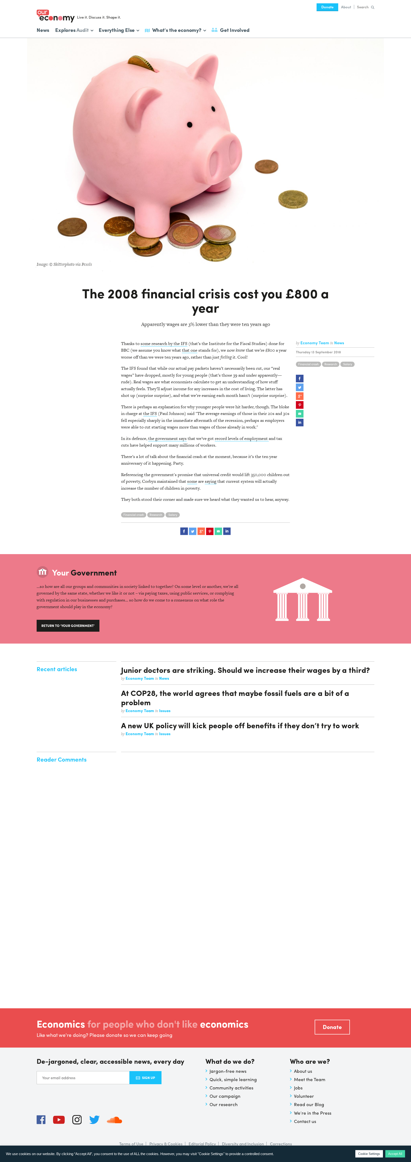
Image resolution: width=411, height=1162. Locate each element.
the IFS (150, 413)
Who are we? (310, 1061)
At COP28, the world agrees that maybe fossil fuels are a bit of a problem (235, 697)
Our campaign (225, 1096)
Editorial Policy (202, 1144)
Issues (165, 710)
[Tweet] (299, 387)
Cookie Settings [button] (369, 1154)
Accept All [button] (395, 1154)
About (346, 7)
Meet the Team (309, 1079)
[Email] (299, 414)
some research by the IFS (164, 343)
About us (303, 1071)
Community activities (231, 1087)
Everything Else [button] (117, 29)
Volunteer (304, 1096)
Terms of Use (131, 1144)
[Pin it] (299, 405)
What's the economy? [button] (176, 29)
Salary (347, 364)
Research (330, 364)
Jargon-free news (228, 1071)
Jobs (298, 1087)
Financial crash (308, 364)
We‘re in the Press (312, 1112)
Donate (327, 7)
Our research (224, 1104)
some (192, 481)
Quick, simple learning (233, 1079)
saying (210, 481)
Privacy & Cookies (166, 1144)
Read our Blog (309, 1104)
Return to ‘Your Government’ (68, 625)
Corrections (281, 1144)
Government (84, 572)
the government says (167, 438)
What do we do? (230, 1061)
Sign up (148, 1077)
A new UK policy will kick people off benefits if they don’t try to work (240, 725)
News (43, 30)
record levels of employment (242, 438)
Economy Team (315, 342)
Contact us (305, 1121)
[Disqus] (247, 815)
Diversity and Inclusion (243, 1144)
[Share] (299, 378)
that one (189, 350)
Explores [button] (71, 29)
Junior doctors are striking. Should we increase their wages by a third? (245, 669)
